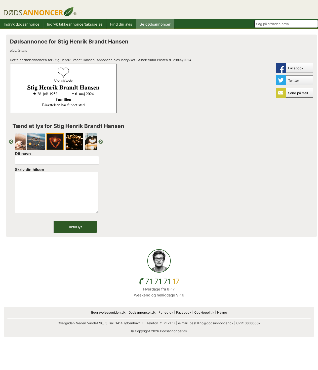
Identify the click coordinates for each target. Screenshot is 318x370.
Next (100, 141)
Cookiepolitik (204, 312)
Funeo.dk (166, 312)
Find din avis (121, 24)
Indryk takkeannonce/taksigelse (75, 24)
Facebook (183, 312)
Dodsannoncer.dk (142, 312)
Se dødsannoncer (155, 24)
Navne (222, 312)
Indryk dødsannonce (22, 24)
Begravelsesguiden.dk (108, 312)
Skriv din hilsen (29, 169)
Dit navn (23, 153)
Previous (11, 141)
